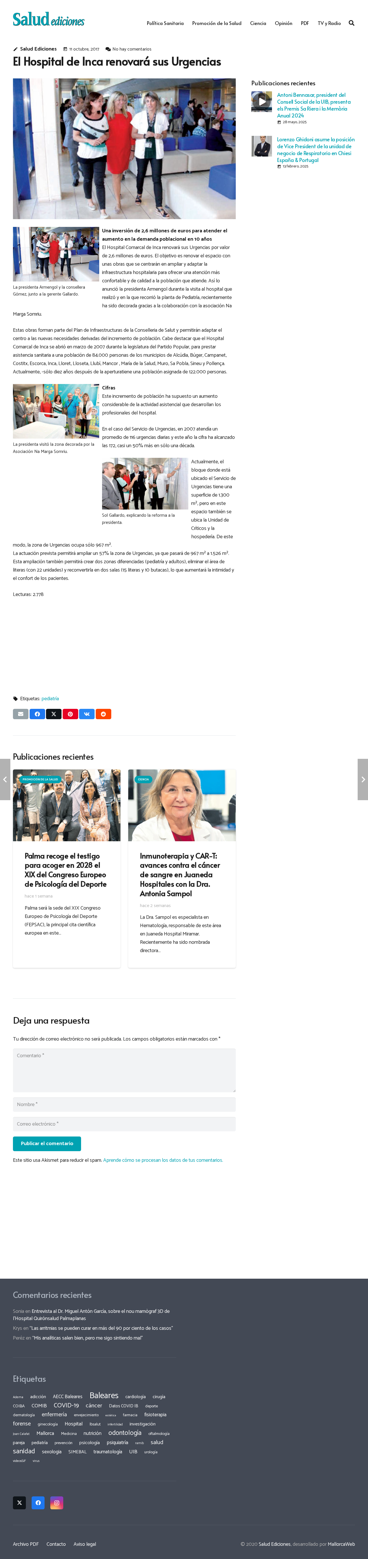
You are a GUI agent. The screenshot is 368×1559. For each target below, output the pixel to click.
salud (157, 1442)
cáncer (94, 1406)
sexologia (52, 1452)
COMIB (39, 1406)
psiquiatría (117, 1442)
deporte (151, 1406)
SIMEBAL (77, 1452)
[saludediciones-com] (49, 18)
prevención (63, 1443)
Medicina (69, 1433)
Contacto (56, 1544)
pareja (19, 1443)
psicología (89, 1443)
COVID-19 (66, 1405)
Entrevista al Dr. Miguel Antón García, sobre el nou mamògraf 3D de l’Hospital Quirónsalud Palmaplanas (91, 1315)
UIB (133, 1452)
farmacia (130, 1415)
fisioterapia (155, 1415)
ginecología (48, 1424)
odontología (124, 1433)
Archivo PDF (26, 1544)
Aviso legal (85, 1544)
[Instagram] (56, 1502)
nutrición (92, 1433)
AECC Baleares (68, 1397)
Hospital (74, 1424)
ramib (139, 1443)
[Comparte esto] (37, 714)
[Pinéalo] (70, 714)
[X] (19, 1502)
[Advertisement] (124, 644)
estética (111, 1415)
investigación (143, 1424)
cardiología (135, 1396)
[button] (351, 23)
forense (22, 1424)
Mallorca (45, 1433)
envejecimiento (86, 1415)
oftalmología (159, 1433)
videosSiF (19, 1461)
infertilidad (115, 1424)
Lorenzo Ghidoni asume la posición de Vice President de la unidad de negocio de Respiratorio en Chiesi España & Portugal (315, 149)
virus (36, 1461)
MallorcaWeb (341, 1544)
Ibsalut (95, 1424)
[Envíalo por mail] (20, 714)
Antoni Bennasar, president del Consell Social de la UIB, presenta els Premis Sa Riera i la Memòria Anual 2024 (313, 105)
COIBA (19, 1406)
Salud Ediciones (38, 49)
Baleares (103, 1396)
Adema (18, 1397)
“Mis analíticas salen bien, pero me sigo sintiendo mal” (87, 1338)
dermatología (24, 1415)
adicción (38, 1397)
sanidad (24, 1451)
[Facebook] (38, 1502)
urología (151, 1452)
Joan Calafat (21, 1434)
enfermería (54, 1414)
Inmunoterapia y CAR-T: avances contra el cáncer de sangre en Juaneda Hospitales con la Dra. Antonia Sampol (180, 874)
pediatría (50, 698)
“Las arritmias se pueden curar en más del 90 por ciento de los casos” (101, 1328)
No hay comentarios (132, 49)
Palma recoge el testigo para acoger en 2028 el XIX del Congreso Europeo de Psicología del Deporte (65, 869)
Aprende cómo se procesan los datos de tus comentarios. (163, 1160)
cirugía (159, 1397)
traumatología (107, 1452)
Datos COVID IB (123, 1406)
